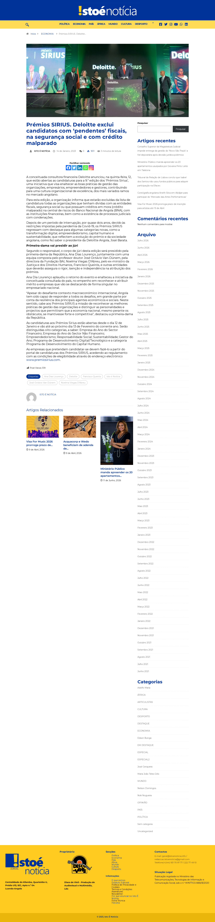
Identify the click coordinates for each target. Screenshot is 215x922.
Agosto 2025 (143, 312)
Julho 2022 (142, 578)
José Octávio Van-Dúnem (42, 382)
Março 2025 (143, 348)
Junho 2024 (143, 413)
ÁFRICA (101, 24)
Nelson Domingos (146, 788)
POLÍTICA (64, 24)
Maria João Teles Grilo (148, 774)
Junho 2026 (143, 247)
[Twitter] (165, 24)
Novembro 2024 (145, 377)
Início (33, 34)
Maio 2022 (142, 592)
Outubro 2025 (144, 298)
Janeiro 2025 (143, 362)
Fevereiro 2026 (145, 269)
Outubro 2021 (144, 642)
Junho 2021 (143, 671)
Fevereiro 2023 (145, 527)
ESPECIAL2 (143, 759)
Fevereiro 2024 (145, 441)
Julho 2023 (142, 492)
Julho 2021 (142, 664)
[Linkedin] (186, 24)
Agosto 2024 (144, 398)
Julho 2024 (143, 405)
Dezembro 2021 (145, 628)
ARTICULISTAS (145, 702)
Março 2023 (143, 520)
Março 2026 (143, 262)
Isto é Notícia (113, 376)
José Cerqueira (144, 766)
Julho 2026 (142, 240)
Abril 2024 (142, 427)
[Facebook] (68, 167)
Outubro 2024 (144, 384)
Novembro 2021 (145, 635)
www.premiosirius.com (43, 360)
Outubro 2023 (144, 470)
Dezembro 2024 (145, 369)
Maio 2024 (142, 420)
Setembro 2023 (145, 477)
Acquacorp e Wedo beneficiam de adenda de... (78, 445)
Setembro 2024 (145, 391)
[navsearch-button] (27, 24)
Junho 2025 (143, 326)
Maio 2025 (142, 334)
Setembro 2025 (145, 305)
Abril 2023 (142, 513)
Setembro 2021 (145, 649)
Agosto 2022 (143, 570)
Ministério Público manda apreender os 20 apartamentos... (116, 472)
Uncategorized (145, 831)
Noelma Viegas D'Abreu (73, 382)
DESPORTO (141, 24)
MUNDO (113, 24)
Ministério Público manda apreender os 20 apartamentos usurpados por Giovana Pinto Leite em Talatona (162, 166)
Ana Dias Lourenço (53, 376)
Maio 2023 (142, 506)
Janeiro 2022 (143, 621)
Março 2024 (143, 434)
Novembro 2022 (145, 549)
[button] (152, 23)
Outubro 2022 (144, 556)
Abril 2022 (142, 599)
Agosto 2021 (143, 657)
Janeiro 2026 (143, 276)
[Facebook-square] (160, 24)
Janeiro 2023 (143, 535)
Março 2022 (143, 606)
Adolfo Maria (143, 687)
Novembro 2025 (145, 291)
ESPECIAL (142, 752)
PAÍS (91, 24)
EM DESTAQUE (145, 745)
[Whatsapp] (85, 167)
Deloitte (73, 376)
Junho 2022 (143, 585)
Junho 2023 (143, 499)
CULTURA (126, 24)
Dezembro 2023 (145, 456)
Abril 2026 (142, 255)
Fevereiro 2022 (145, 614)
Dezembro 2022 (145, 542)
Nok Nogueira (144, 795)
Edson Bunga (144, 738)
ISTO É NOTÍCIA (42, 151)
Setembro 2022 (145, 563)
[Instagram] (91, 167)
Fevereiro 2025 (145, 355)
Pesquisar (142, 123)
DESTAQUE (143, 723)
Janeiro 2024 (143, 448)
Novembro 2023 (145, 463)
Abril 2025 (142, 341)
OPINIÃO (142, 802)
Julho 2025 (142, 319)
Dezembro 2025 (145, 283)
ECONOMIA (79, 24)
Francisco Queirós (92, 376)
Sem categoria (145, 824)
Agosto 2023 (143, 484)
